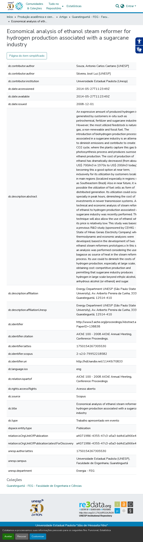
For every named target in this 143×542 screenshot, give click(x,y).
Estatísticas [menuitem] (74, 6)
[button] (19, 6)
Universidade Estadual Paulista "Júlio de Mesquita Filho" (71, 525)
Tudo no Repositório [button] (53, 6)
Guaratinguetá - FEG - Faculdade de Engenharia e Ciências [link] (90, 17)
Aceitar (8, 536)
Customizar (38, 536)
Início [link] (10, 17)
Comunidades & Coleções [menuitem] (34, 6)
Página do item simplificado (27, 56)
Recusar (21, 536)
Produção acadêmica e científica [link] (36, 17)
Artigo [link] (63, 17)
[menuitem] (54, 6)
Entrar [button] (130, 6)
